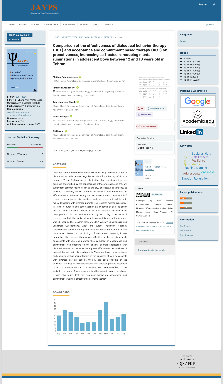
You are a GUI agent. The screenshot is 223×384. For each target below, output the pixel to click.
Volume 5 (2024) (191, 67)
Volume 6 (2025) (191, 64)
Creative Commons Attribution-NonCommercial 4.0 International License (154, 226)
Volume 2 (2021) (190, 76)
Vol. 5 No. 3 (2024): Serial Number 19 (92, 37)
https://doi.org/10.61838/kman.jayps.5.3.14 (79, 150)
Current (23, 24)
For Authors (185, 230)
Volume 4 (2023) (191, 70)
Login (213, 4)
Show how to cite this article (151, 250)
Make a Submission (19, 35)
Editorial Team (51, 24)
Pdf (142, 108)
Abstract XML (146, 115)
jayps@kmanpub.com (18, 112)
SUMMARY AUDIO (157, 108)
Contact (14, 39)
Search (96, 24)
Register (203, 4)
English (183, 41)
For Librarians (186, 235)
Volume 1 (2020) (191, 79)
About (108, 24)
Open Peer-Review (148, 126)
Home (12, 24)
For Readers (185, 226)
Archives (84, 24)
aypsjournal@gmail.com (19, 115)
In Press (35, 24)
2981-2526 (21, 96)
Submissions (69, 24)
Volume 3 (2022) (191, 73)
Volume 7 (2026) (191, 61)
